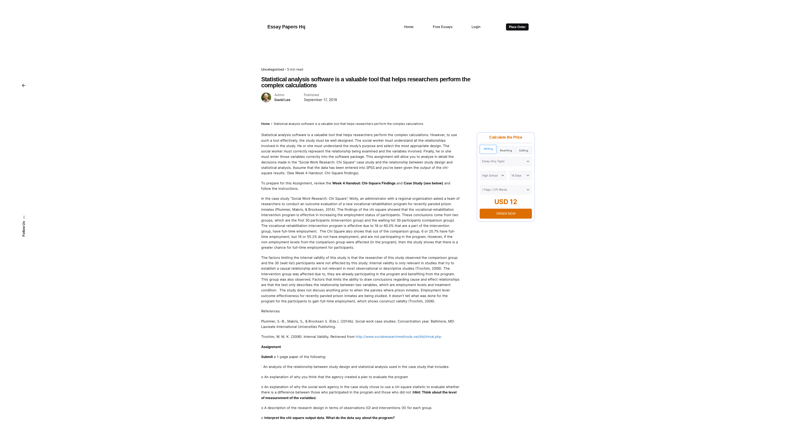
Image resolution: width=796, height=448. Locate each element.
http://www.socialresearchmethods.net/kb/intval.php (398, 337)
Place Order (517, 27)
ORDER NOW (506, 213)
